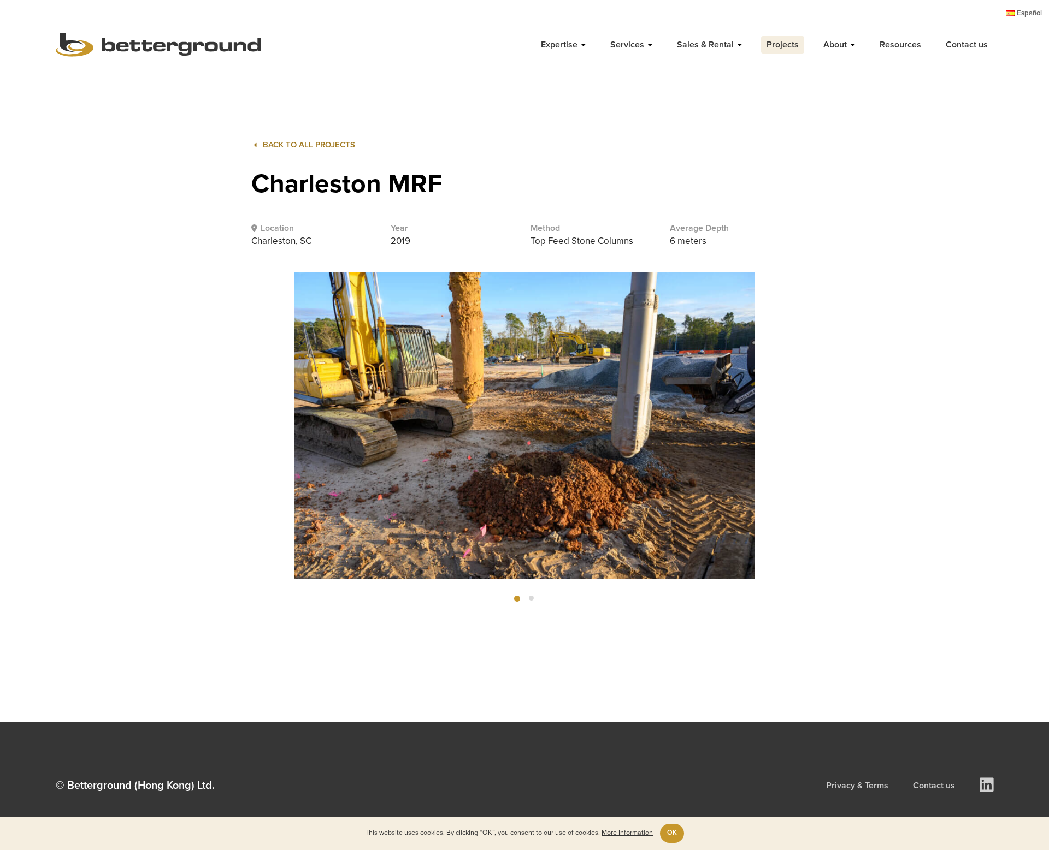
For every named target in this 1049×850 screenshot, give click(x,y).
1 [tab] (517, 599)
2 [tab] (531, 598)
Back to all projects (309, 145)
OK (672, 833)
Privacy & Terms (857, 785)
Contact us (934, 785)
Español (1029, 13)
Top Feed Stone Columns (582, 241)
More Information (627, 833)
